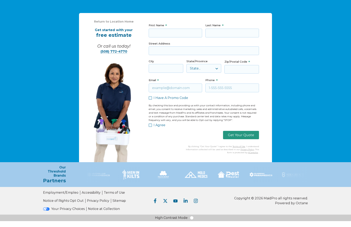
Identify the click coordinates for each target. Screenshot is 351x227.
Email (152, 80)
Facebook (155, 201)
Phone (210, 80)
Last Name (213, 25)
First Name (156, 25)
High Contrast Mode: (171, 218)
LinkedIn (186, 201)
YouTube (175, 201)
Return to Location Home (114, 21)
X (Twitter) (165, 201)
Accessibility (91, 192)
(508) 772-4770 (114, 51)
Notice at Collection (104, 209)
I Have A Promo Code (171, 98)
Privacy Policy (247, 149)
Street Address (159, 43)
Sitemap (119, 201)
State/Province (197, 61)
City (151, 61)
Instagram (196, 201)
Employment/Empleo (60, 192)
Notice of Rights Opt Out (63, 201)
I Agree (159, 125)
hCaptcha (253, 152)
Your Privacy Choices (68, 209)
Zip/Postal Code (235, 61)
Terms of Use (239, 146)
